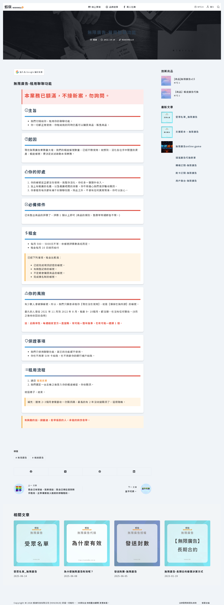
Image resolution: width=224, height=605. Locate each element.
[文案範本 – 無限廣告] (167, 132)
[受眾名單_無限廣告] (167, 117)
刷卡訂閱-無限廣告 (186, 173)
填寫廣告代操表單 (186, 157)
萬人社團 (131, 6)
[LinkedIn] (134, 472)
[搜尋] (218, 7)
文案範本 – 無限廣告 (187, 131)
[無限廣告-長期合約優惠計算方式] (187, 543)
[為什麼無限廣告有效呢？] (87, 543)
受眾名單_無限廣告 (186, 116)
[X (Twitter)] (65, 472)
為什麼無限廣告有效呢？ (79, 571)
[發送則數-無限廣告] (137, 543)
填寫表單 (42, 380)
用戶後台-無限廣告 (186, 180)
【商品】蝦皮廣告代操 (186, 91)
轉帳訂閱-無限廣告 (186, 165)
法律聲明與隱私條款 (188, 603)
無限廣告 (21, 457)
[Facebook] (31, 472)
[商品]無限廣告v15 (184, 79)
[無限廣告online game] (167, 147)
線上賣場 (96, 6)
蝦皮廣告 (38, 457)
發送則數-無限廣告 (125, 571)
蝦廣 (95, 39)
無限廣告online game (188, 146)
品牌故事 (113, 6)
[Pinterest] (100, 472)
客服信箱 (206, 603)
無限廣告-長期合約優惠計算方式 (184, 571)
